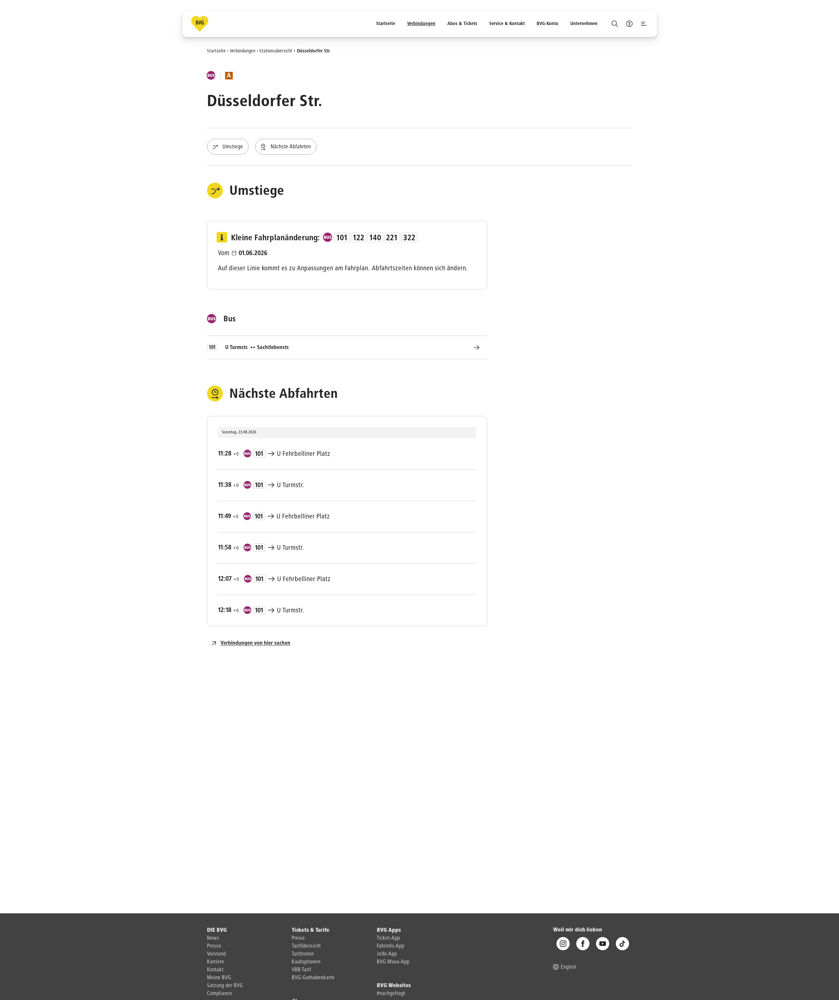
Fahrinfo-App (390, 946)
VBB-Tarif (301, 970)
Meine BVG (219, 978)
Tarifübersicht (306, 946)
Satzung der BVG (225, 985)
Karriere (215, 962)
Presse (214, 946)
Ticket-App (388, 938)
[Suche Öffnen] (615, 23)
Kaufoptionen (306, 962)
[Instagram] (563, 943)
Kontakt (215, 970)
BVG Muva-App (393, 962)
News (213, 938)
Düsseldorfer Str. (314, 50)
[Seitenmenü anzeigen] (644, 23)
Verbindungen (242, 50)
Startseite (216, 50)
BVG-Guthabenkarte (313, 978)
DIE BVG (217, 930)
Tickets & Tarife (310, 930)
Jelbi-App (387, 954)
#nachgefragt (391, 993)
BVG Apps (389, 930)
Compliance (219, 993)
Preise (298, 938)
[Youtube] (602, 943)
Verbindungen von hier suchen (255, 643)
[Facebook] (582, 943)
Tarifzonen (303, 954)
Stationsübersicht (275, 50)
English (568, 967)
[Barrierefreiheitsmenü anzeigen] (629, 23)
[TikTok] (622, 943)
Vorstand (216, 954)
